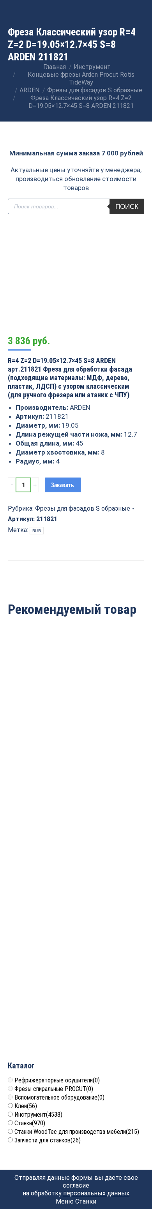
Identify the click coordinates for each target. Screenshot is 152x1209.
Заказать (62, 485)
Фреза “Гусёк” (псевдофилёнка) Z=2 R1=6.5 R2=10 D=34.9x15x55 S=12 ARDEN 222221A (76, 873)
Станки (29, 1123)
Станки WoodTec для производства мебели (76, 1131)
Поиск (126, 206)
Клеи (25, 1106)
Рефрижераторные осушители (57, 1080)
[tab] (76, 564)
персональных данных (96, 1193)
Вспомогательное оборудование (59, 1097)
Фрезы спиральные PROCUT (53, 1089)
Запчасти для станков (47, 1140)
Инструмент (38, 1114)
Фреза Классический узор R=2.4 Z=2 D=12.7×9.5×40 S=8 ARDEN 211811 (76, 1014)
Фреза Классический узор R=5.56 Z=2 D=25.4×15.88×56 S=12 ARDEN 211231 (76, 733)
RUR (36, 531)
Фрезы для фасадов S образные (82, 508)
